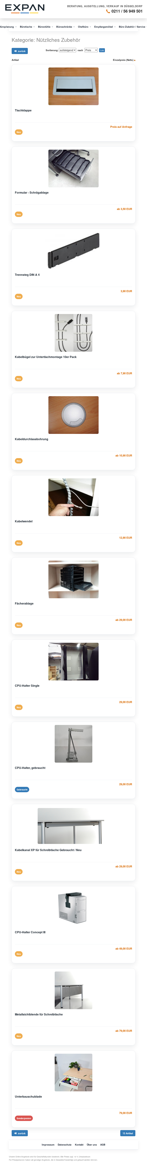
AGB (102, 1144)
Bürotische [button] (26, 26)
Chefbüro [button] (83, 26)
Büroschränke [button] (64, 26)
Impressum (48, 1144)
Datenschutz (65, 1144)
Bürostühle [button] (44, 26)
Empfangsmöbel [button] (104, 26)
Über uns (92, 1144)
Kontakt (79, 1144)
